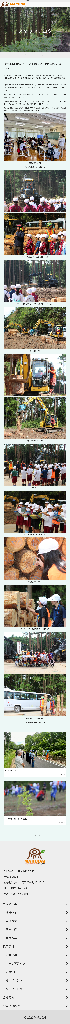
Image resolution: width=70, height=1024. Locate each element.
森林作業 (11, 938)
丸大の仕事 (10, 904)
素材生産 (11, 929)
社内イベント (14, 980)
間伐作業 (11, 921)
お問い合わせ (11, 1006)
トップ (5, 55)
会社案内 (8, 997)
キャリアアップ (15, 963)
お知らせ (20, 55)
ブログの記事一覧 (35, 835)
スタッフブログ (12, 55)
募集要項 (11, 955)
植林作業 (11, 912)
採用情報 (8, 946)
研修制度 (11, 972)
